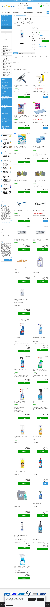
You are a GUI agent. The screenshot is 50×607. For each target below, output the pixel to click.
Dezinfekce (5, 48)
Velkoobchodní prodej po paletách (5, 127)
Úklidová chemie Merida (6, 64)
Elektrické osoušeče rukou (5, 119)
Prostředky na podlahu (6, 51)
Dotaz (36, 49)
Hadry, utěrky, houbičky (5, 102)
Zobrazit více (8, 259)
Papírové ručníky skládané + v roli (5, 92)
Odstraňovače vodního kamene (6, 75)
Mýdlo (4, 42)
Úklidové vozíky (5, 113)
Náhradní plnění (17, 12)
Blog (2, 202)
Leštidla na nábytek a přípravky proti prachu (6, 60)
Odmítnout (32, 599)
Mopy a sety (4, 115)
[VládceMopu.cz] (9, 6)
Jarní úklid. (3, 242)
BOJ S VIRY (4, 18)
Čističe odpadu (6, 72)
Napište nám (40, 12)
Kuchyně (5, 39)
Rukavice (4, 107)
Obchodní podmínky (29, 12)
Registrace (47, 3)
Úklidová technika (4, 79)
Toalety (4, 44)
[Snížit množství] (41, 41)
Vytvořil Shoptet (46, 604)
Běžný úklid (5, 46)
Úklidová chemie (4, 28)
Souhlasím (40, 599)
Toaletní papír (5, 88)
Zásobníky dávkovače (4, 111)
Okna (4, 32)
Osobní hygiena (5, 105)
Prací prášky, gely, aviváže (5, 86)
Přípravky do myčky (5, 83)
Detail (45, 96)
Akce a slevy (5, 15)
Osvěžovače (5, 56)
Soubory (27, 53)
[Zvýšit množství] (41, 40)
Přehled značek (5, 121)
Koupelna (5, 41)
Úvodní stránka (2, 12)
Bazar (3, 124)
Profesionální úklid (6, 54)
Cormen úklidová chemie (7, 67)
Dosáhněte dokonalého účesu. (6, 223)
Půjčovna (7, 12)
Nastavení (9, 604)
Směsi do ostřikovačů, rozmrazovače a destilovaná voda (7, 35)
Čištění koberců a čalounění (6, 70)
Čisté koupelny (4, 205)
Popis (15, 53)
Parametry (21, 53)
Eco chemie (5, 30)
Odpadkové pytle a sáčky (6, 99)
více (11, 220)
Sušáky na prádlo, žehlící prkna (6, 24)
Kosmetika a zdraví (4, 21)
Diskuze (32, 53)
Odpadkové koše (5, 96)
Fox (39, 44)
